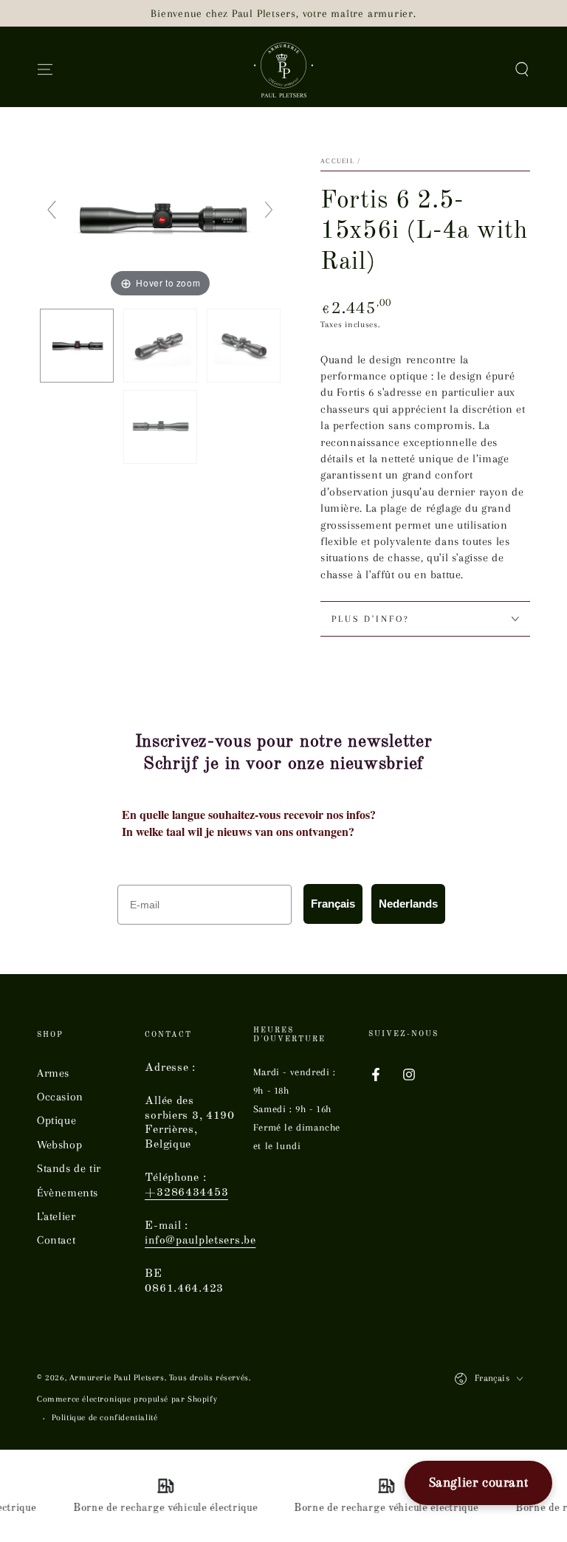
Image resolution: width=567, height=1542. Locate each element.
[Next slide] (269, 210)
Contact (56, 1240)
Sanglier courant (479, 1482)
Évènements (67, 1192)
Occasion (60, 1096)
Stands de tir (69, 1168)
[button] (522, 69)
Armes (53, 1073)
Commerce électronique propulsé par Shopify (127, 1399)
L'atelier (56, 1216)
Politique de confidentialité (105, 1417)
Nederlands (408, 903)
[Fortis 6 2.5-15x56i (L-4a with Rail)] (77, 346)
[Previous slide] (51, 210)
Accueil (337, 161)
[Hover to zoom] (160, 216)
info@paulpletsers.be (200, 1241)
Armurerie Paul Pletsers (117, 1377)
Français (333, 903)
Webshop (59, 1144)
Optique (56, 1120)
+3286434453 (186, 1193)
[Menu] (45, 69)
